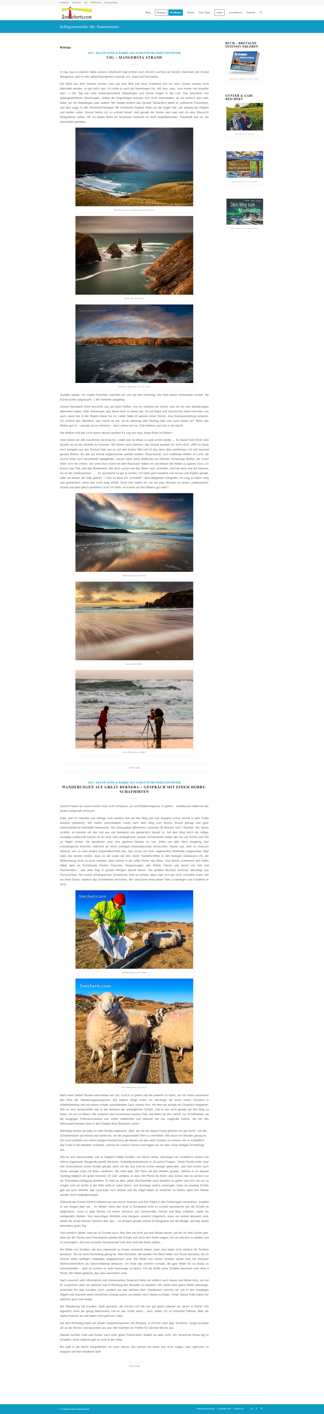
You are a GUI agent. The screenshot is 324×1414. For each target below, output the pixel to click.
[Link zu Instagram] (251, 1408)
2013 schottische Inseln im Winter (155, 53)
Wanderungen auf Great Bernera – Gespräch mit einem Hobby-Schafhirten (134, 789)
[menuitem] (65, 2)
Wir (86, 3)
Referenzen (96, 3)
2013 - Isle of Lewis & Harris (108, 53)
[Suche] (261, 12)
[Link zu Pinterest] (261, 1408)
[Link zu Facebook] (256, 1408)
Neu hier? (76, 3)
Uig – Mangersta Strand (134, 57)
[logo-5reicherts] (76, 12)
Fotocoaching (111, 3)
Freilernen (64, 3)
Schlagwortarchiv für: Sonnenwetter (89, 26)
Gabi (137, 767)
